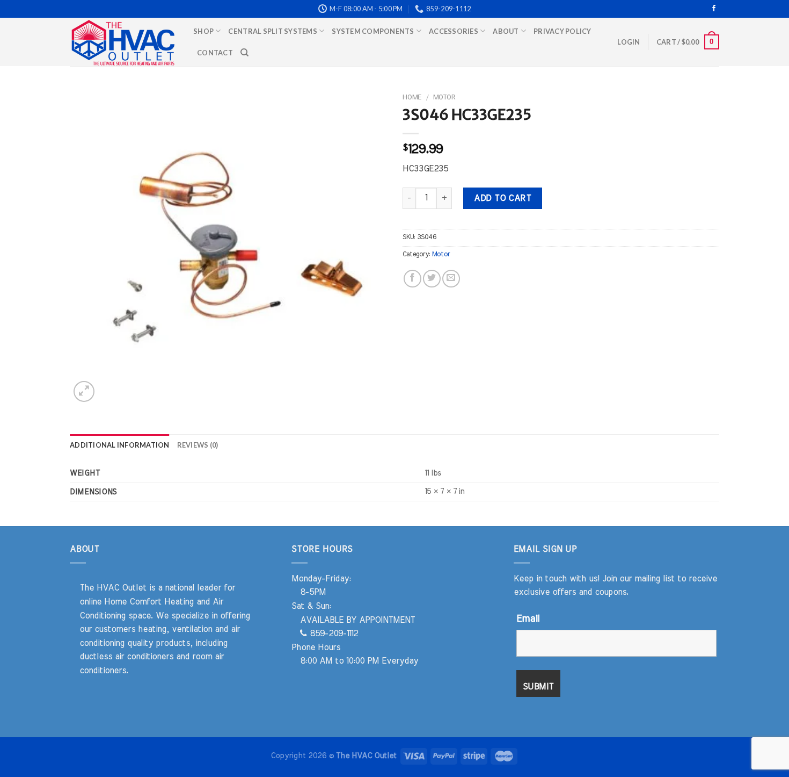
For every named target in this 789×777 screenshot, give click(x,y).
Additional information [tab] (120, 445)
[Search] (244, 52)
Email (527, 619)
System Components (373, 31)
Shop (203, 31)
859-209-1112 (332, 633)
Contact (215, 52)
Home (412, 97)
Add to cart (502, 198)
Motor (444, 97)
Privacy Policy (562, 31)
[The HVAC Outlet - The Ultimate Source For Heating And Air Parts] (123, 42)
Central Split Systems (272, 31)
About (505, 31)
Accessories (453, 31)
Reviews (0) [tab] (197, 445)
